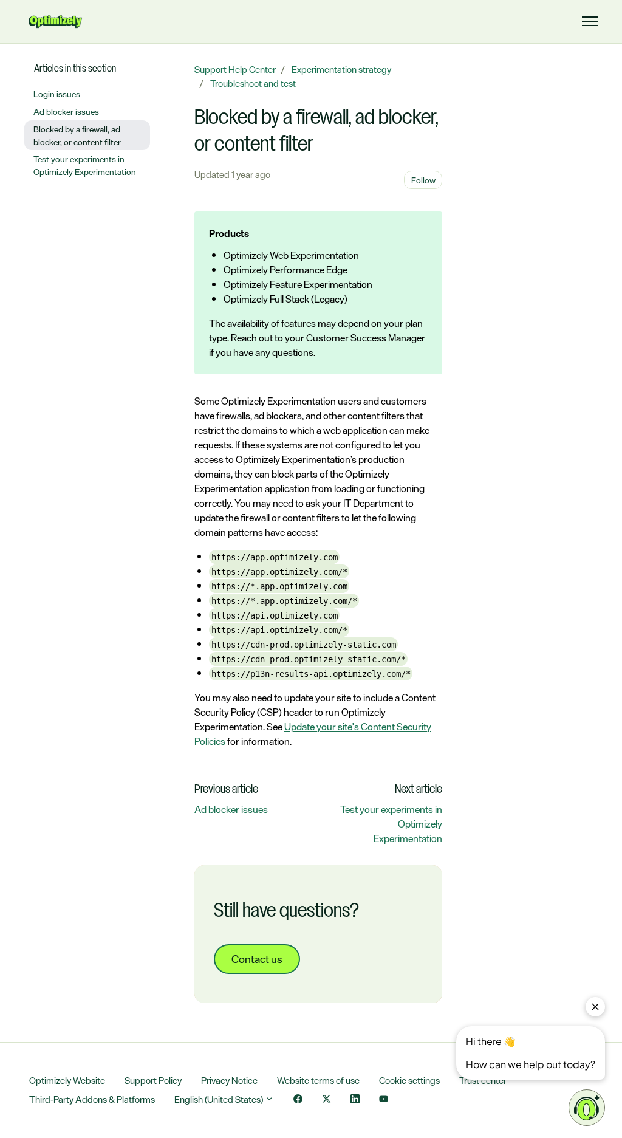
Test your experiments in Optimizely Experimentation (84, 165)
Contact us (256, 959)
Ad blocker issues (231, 809)
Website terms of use (318, 1080)
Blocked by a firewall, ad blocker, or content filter (77, 135)
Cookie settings (409, 1080)
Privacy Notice (229, 1080)
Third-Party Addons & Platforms (92, 1099)
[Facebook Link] (298, 1100)
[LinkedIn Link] (355, 1100)
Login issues (56, 94)
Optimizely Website (67, 1080)
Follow (423, 180)
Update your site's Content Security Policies (312, 734)
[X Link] (326, 1100)
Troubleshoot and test (253, 83)
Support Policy (153, 1080)
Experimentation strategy (341, 69)
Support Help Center (235, 69)
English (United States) (219, 1099)
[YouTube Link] (383, 1100)
